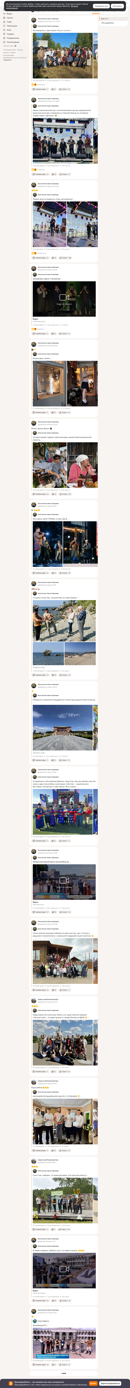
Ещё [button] (12, 53)
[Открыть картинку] (62, 55)
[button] (40, 89)
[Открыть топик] (63, 190)
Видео (35, 319)
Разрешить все (101, 6)
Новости (6, 53)
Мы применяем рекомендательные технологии (14, 57)
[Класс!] (32, 84)
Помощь (20, 50)
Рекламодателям (9, 50)
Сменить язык (8, 46)
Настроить (117, 6)
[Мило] (35, 84)
